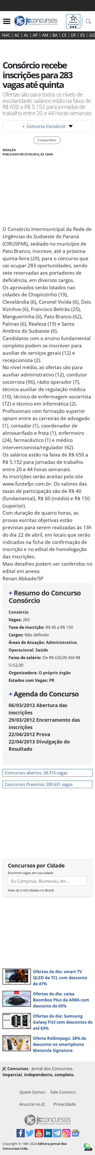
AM (45, 35)
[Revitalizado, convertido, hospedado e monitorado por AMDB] (88, 1146)
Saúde (41, 650)
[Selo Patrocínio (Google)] (73, 20)
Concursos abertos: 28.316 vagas (36, 773)
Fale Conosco (63, 1092)
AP (35, 35)
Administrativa (61, 642)
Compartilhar (46, 140)
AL (26, 35)
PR (51, 680)
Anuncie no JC (32, 1104)
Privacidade (64, 1104)
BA (55, 35)
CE (64, 35)
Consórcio (19, 612)
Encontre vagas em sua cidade (30, 873)
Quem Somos (32, 1092)
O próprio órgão (55, 673)
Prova (29, 734)
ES (82, 35)
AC (17, 35)
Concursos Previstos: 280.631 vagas (39, 784)
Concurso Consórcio (44, 126)
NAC (6, 35)
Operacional (21, 650)
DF (73, 35)
